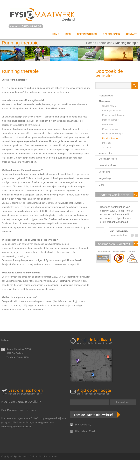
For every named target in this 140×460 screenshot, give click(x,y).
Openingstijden (87, 34)
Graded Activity (109, 106)
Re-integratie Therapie (112, 134)
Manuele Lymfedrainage (113, 115)
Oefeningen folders (108, 158)
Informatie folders (107, 165)
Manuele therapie (110, 120)
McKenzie (106, 143)
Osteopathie (108, 124)
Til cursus (106, 147)
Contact (131, 34)
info (68, 34)
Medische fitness (110, 129)
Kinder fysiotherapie (111, 110)
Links (101, 184)
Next (136, 235)
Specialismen (111, 34)
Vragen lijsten (105, 153)
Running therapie (126, 43)
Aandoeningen (106, 95)
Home (55, 34)
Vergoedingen (105, 178)
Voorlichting (104, 171)
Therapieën (104, 43)
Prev (132, 235)
